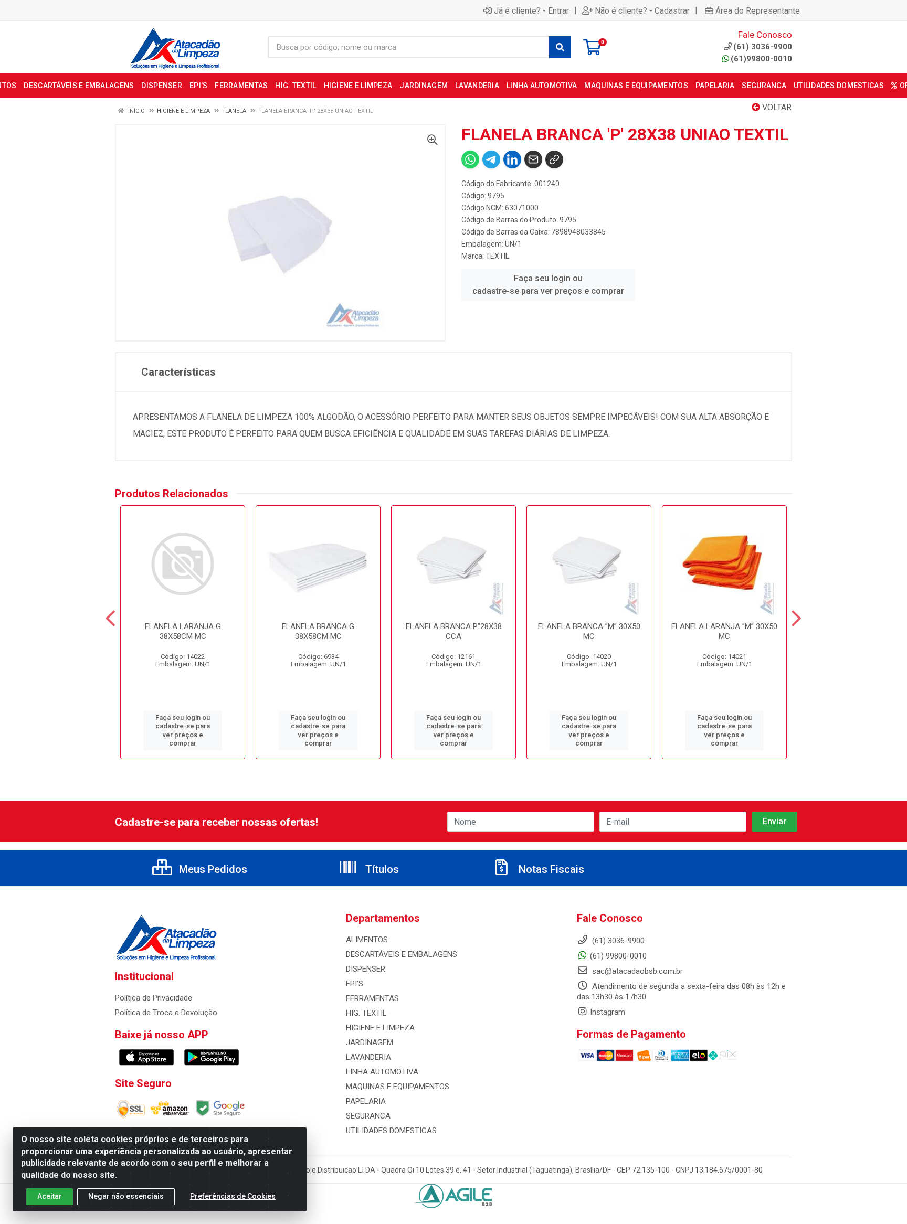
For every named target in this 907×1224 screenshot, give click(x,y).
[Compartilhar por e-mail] (533, 159)
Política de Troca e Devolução (166, 1012)
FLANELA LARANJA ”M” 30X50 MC (724, 631)
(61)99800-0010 (761, 58)
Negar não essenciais (126, 1196)
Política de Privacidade (153, 998)
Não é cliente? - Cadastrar (642, 10)
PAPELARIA (366, 1101)
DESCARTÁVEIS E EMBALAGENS (401, 954)
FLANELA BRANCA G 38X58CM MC (318, 631)
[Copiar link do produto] (554, 159)
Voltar (776, 107)
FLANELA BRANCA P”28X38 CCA (454, 631)
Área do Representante (757, 10)
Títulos (381, 869)
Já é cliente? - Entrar (531, 10)
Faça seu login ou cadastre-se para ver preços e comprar (548, 284)
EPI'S (354, 983)
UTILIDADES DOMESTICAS (391, 1130)
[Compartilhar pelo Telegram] (491, 159)
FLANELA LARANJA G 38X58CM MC (183, 631)
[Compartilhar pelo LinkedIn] (512, 159)
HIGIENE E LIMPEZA (380, 1028)
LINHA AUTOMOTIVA (382, 1072)
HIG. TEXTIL (366, 1013)
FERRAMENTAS (372, 998)
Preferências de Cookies (233, 1196)
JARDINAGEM (369, 1042)
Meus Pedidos (211, 869)
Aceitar (49, 1196)
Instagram (607, 1012)
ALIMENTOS (367, 939)
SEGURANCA (368, 1116)
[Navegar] (110, 618)
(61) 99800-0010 (618, 956)
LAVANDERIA (368, 1057)
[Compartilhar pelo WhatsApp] (470, 159)
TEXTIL (497, 256)
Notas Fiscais (550, 869)
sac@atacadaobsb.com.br (636, 971)
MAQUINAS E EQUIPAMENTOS (397, 1086)
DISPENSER (365, 969)
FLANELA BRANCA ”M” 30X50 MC (589, 631)
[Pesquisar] (560, 47)
